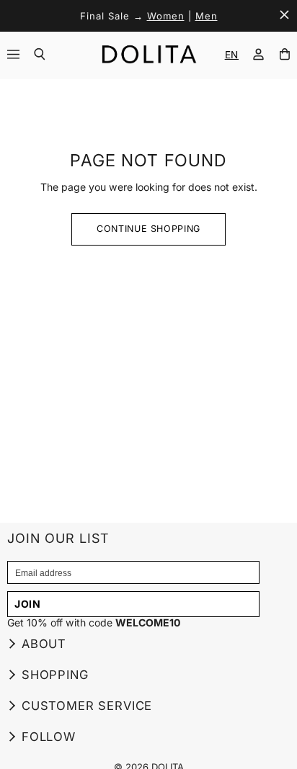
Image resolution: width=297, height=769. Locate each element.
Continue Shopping (148, 228)
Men (206, 16)
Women (166, 16)
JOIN (27, 604)
